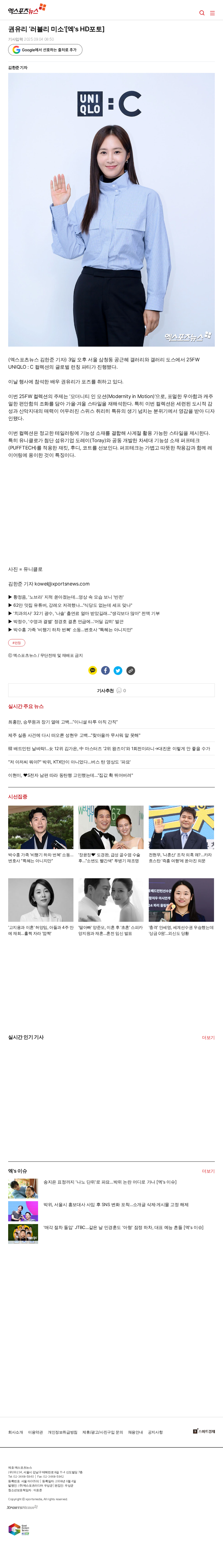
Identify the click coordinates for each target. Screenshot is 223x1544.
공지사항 (155, 1432)
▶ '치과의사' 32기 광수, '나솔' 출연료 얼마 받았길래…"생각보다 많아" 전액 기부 (84, 613)
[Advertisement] (49, 1120)
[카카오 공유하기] (92, 670)
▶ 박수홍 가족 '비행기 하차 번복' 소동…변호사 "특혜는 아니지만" (70, 629)
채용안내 (135, 1432)
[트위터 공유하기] (118, 670)
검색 (202, 13)
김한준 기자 (17, 67)
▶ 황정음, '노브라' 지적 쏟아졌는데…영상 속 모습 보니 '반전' (66, 597)
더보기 (208, 1037)
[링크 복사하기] (130, 670)
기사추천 (111, 690)
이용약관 (35, 1432)
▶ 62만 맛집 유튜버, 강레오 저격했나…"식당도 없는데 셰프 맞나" (70, 605)
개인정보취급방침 (63, 1432)
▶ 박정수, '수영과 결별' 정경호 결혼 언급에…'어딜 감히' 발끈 (65, 621)
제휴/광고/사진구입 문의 (102, 1432)
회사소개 (15, 1432)
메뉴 (212, 13)
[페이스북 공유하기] (105, 670)
